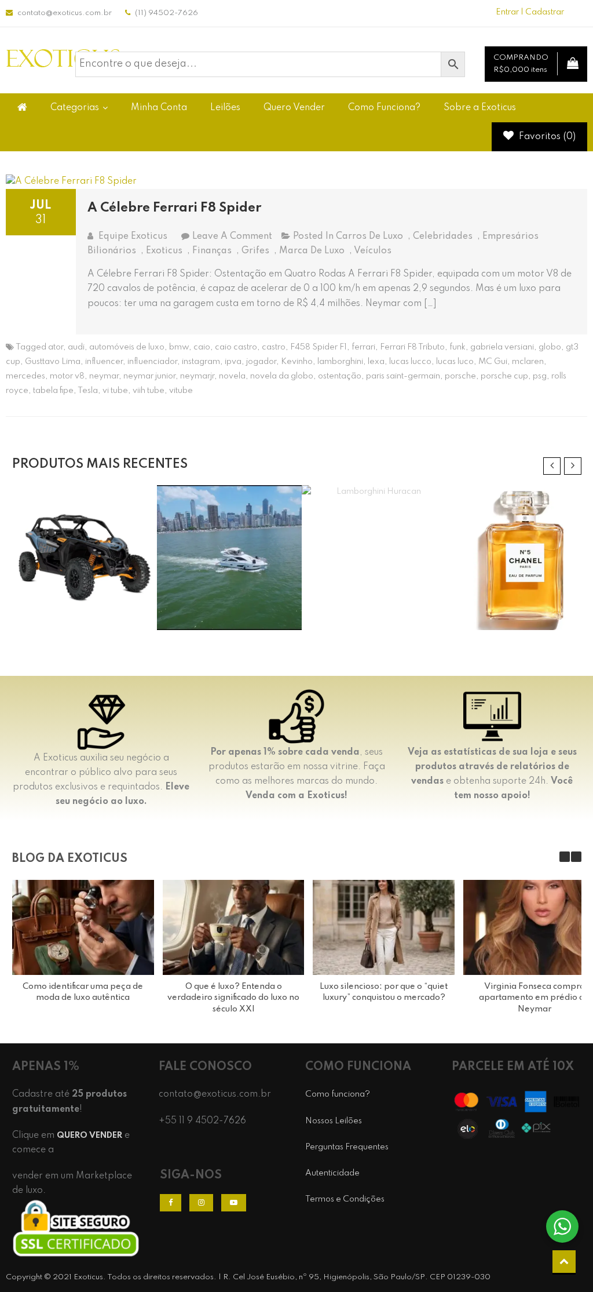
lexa (376, 362)
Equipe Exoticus (132, 236)
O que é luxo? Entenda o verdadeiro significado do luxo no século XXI (233, 997)
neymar (104, 376)
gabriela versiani (502, 347)
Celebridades (443, 236)
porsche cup (504, 376)
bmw (179, 347)
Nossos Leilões (333, 1121)
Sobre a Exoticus (480, 107)
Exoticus (164, 251)
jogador (261, 362)
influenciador (152, 362)
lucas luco (455, 362)
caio (201, 347)
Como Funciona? (384, 107)
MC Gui (492, 362)
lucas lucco (410, 362)
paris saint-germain (403, 376)
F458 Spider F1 (318, 347)
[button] (576, 856)
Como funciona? (337, 1094)
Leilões (225, 107)
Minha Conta (159, 107)
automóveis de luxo (126, 347)
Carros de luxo (369, 236)
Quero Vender (294, 107)
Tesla (88, 391)
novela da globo (281, 376)
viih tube (148, 391)
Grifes (255, 251)
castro (273, 347)
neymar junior (149, 376)
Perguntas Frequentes (347, 1147)
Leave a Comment (232, 236)
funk (457, 347)
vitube (181, 391)
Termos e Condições (345, 1199)
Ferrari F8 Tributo (412, 347)
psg (540, 376)
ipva (233, 362)
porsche (460, 376)
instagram (201, 362)
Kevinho (297, 362)
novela (232, 376)
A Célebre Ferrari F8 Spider (174, 208)
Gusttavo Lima (52, 362)
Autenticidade (332, 1173)
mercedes (25, 376)
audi (76, 347)
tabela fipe (53, 391)
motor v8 (67, 376)
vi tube (115, 391)
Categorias (74, 107)
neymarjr (197, 376)
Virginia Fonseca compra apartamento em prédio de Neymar (534, 997)
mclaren (528, 362)
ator (55, 347)
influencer (104, 362)
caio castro (236, 347)
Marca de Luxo (312, 251)
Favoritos (546, 136)
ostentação (339, 376)
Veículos (372, 251)
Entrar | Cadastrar (530, 12)
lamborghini (340, 362)
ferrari (363, 347)
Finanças (212, 251)
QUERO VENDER (89, 1135)
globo (550, 347)
